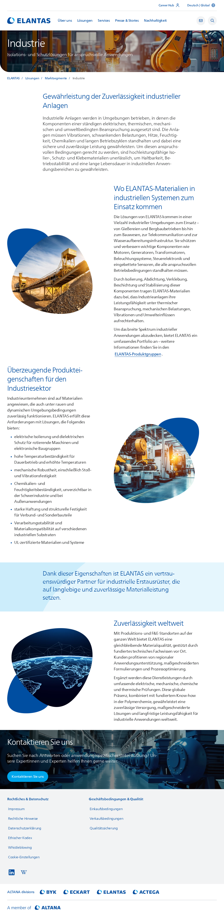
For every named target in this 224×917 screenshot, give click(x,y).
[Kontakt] (200, 20)
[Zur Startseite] (29, 20)
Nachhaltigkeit (155, 20)
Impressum (16, 809)
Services (104, 20)
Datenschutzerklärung (24, 828)
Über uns (65, 20)
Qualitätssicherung (104, 828)
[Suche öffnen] (212, 20)
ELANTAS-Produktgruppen (138, 354)
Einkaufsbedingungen (106, 809)
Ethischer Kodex (20, 838)
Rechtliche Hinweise (23, 819)
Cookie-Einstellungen (24, 857)
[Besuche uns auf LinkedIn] (11, 872)
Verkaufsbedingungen (106, 819)
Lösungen (85, 20)
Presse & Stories (126, 20)
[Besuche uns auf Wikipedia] (23, 872)
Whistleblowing (20, 847)
